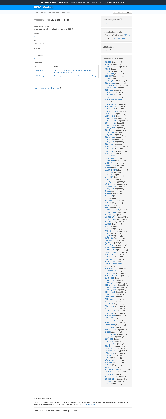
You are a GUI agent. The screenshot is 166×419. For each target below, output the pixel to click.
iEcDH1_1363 (110, 97)
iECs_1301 (109, 139)
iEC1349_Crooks (111, 212)
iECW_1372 (109, 153)
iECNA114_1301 (111, 120)
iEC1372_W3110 (111, 217)
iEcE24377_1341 (111, 106)
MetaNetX (114, 39)
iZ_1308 (108, 191)
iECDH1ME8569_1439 (113, 99)
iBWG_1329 (109, 73)
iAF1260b (108, 202)
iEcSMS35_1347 (111, 146)
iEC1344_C (109, 221)
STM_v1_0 (109, 195)
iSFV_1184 (109, 177)
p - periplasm (38, 58)
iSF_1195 (108, 71)
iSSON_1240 (110, 181)
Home (37, 12)
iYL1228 (108, 193)
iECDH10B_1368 (111, 104)
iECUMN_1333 (110, 151)
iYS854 (107, 207)
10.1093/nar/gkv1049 (89, 404)
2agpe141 (108, 23)
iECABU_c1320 (111, 87)
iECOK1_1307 (110, 130)
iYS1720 (108, 224)
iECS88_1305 (110, 137)
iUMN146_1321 (111, 184)
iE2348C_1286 (110, 80)
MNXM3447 (127, 35)
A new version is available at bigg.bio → (112, 2)
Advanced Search (46, 12)
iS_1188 (108, 167)
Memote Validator (66, 12)
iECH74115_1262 (111, 111)
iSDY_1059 (109, 174)
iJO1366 (108, 62)
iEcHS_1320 (109, 113)
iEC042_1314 (110, 83)
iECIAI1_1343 (110, 116)
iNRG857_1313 (111, 165)
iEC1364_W (109, 214)
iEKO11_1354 (110, 156)
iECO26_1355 (110, 127)
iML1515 (108, 205)
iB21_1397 (109, 76)
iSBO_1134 (109, 172)
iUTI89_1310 (110, 188)
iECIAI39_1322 (110, 118)
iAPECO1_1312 (111, 66)
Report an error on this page (47, 87)
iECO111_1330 (111, 125)
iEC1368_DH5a (111, 219)
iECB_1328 (109, 90)
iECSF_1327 (110, 144)
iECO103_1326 (111, 123)
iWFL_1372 (38, 36)
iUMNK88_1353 (111, 186)
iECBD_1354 (110, 92)
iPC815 (108, 69)
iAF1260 (108, 64)
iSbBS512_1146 (111, 170)
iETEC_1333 (110, 158)
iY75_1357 (109, 200)
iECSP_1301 (110, 149)
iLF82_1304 (109, 163)
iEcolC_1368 (110, 132)
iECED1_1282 (110, 109)
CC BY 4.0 (121, 39)
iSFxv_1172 (109, 179)
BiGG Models (43, 7)
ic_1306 (108, 78)
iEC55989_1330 (111, 85)
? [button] (60, 87)
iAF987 (107, 198)
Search (129, 12)
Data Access (55, 12)
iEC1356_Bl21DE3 (112, 210)
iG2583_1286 (110, 160)
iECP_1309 (109, 134)
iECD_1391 (109, 95)
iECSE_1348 (110, 141)
